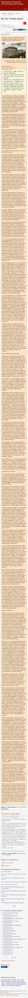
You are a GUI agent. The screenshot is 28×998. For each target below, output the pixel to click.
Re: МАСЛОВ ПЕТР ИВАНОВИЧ (10, 915)
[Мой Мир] (18, 30)
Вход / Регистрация (8, 862)
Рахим (18, 979)
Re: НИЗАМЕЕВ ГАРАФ (8, 928)
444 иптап (8, 985)
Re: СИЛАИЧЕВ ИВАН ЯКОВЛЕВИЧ (11, 944)
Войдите (3, 807)
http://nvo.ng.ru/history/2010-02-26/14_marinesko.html (9, 68)
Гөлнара (22, 981)
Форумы (4, 13)
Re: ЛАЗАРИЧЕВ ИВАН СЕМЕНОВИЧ (11, 936)
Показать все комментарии (8, 960)
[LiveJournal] (22, 30)
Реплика (18, 13)
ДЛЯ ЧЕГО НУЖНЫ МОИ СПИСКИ (9, 884)
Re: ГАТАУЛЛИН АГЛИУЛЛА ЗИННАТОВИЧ (13, 947)
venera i (3, 982)
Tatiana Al (3, 984)
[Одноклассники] (16, 30)
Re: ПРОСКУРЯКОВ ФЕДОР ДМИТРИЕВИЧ (13, 918)
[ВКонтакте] (14, 30)
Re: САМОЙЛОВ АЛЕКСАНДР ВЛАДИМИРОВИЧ (14, 939)
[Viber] (24, 30)
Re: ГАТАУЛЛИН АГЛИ (8, 950)
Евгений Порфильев (20, 984)
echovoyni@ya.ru (20, 851)
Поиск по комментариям (9, 27)
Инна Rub (14, 979)
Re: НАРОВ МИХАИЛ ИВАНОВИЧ (11, 913)
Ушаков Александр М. (10, 982)
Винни (22, 979)
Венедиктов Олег (10, 984)
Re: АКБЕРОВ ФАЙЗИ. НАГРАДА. (10, 942)
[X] (20, 30)
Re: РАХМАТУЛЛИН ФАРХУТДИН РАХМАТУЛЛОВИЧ (10, 922)
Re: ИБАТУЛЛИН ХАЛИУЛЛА (9, 931)
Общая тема (11, 13)
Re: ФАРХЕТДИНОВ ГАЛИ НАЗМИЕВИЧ (12, 925)
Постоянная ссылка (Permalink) (8, 815)
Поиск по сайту (6, 25)
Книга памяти (6, 865)
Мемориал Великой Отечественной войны (12, 2)
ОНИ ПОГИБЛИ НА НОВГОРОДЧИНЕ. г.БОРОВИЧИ (13, 882)
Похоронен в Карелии (6, 871)
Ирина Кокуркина (16, 985)
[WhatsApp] (26, 30)
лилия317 (3, 985)
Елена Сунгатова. (4, 992)
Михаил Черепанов (14, 817)
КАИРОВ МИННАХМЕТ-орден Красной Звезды (12, 902)
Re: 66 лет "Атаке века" (11, 814)
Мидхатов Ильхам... (6, 981)
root (26, 32)
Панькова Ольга (15, 981)
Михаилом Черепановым (12, 995)
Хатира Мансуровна (6, 979)
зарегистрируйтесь (12, 807)
